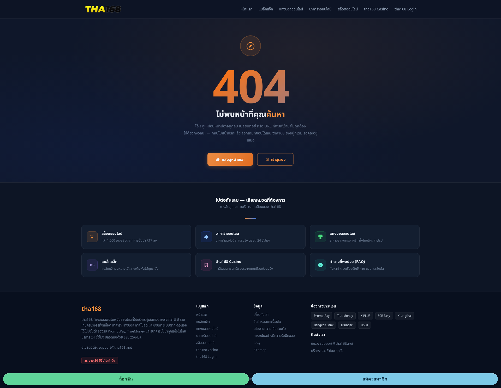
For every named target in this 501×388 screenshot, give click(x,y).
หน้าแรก (246, 9)
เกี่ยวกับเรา (261, 314)
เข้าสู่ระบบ (278, 159)
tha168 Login (405, 9)
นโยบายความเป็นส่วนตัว (270, 328)
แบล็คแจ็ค (266, 9)
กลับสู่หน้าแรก (233, 159)
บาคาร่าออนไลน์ (320, 9)
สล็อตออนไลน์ (348, 9)
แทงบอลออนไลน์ (291, 9)
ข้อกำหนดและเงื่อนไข (267, 321)
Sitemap (260, 349)
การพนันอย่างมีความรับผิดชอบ (274, 335)
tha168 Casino (376, 9)
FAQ (257, 342)
